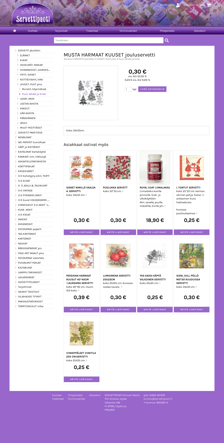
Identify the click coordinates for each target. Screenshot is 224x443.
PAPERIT (22, 219)
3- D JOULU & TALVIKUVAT (32, 185)
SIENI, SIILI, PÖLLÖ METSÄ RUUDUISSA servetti (188, 279)
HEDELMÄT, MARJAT (31, 64)
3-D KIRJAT (24, 214)
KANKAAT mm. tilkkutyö (32, 156)
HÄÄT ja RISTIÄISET (29, 147)
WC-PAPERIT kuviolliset (31, 142)
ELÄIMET (25, 55)
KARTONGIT (24, 238)
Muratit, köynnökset (34, 89)
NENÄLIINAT (24, 137)
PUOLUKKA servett (115, 187)
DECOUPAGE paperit (29, 229)
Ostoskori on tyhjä (194, 4)
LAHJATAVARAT (26, 277)
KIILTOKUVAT (25, 267)
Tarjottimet (24, 286)
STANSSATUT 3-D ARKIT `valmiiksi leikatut (34, 204)
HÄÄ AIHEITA (27, 113)
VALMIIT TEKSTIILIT (28, 291)
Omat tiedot (167, 4)
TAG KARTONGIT (27, 233)
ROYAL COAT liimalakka (155, 187)
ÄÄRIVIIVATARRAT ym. (30, 248)
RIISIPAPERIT (25, 224)
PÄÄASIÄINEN (27, 118)
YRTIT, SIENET (28, 74)
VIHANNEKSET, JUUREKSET (35, 69)
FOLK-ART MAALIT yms (31, 253)
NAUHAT (22, 243)
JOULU (23, 122)
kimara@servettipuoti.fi (158, 398)
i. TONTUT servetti (188, 187)
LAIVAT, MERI (27, 98)
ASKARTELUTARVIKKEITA (32, 161)
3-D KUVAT (24, 180)
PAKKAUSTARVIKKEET (30, 301)
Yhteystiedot (167, 30)
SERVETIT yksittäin (29, 50)
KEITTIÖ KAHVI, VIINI (31, 79)
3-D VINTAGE (25, 190)
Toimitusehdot (128, 30)
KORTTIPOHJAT (26, 166)
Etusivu (68, 59)
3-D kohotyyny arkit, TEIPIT (34, 175)
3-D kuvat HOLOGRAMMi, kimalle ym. (34, 200)
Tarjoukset (61, 30)
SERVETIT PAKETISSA (30, 132)
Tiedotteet (92, 30)
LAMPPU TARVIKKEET (30, 272)
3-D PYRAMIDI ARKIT (30, 195)
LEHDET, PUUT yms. (31, 84)
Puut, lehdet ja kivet (34, 94)
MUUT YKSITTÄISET (31, 127)
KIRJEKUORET (26, 171)
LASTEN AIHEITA (29, 103)
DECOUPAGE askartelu (31, 257)
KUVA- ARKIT (25, 209)
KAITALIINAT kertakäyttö (32, 151)
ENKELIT (25, 108)
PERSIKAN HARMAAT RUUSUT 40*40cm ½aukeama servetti (79, 279)
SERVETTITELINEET (29, 282)
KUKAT (24, 60)
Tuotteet (33, 30)
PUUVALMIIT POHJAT (29, 262)
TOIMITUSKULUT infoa (30, 306)
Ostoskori (200, 30)
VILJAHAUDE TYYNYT (29, 296)
